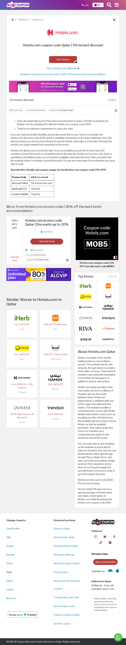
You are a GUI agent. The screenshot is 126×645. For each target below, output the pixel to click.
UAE (8, 537)
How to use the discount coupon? (67, 585)
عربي (86, 5)
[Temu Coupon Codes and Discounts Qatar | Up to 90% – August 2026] (55, 317)
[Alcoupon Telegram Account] (110, 542)
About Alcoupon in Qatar (67, 563)
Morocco (11, 598)
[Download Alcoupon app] (63, 86)
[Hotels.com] (63, 32)
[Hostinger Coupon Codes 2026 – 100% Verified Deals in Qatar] (22, 377)
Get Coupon (63, 59)
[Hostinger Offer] (38, 274)
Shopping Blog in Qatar (66, 546)
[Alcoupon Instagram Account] (95, 536)
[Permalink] (26, 250)
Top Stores (86, 276)
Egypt (9, 581)
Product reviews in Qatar (67, 615)
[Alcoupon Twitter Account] (105, 536)
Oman (9, 563)
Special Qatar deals (64, 537)
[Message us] (118, 637)
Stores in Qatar (62, 528)
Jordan (9, 589)
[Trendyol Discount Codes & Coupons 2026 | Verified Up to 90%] (55, 407)
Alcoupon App (99, 554)
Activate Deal (46, 241)
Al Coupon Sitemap (64, 554)
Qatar (9, 572)
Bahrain (10, 554)
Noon (22, 359)
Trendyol (55, 419)
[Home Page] (18, 4)
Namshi (55, 389)
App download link (105, 561)
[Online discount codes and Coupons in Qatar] (12, 19)
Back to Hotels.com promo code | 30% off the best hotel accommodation (63, 74)
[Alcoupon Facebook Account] (114, 536)
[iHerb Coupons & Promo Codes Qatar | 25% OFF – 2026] (22, 317)
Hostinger (22, 392)
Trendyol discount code (66, 597)
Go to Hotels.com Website (62, 68)
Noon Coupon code (64, 606)
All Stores (23, 19)
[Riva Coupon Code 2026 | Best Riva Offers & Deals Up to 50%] (85, 328)
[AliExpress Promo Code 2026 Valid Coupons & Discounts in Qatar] (108, 328)
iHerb (22, 329)
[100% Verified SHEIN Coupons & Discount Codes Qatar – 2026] (85, 339)
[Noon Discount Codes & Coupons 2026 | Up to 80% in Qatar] (22, 347)
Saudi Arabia (13, 528)
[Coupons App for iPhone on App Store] (117, 571)
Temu (55, 329)
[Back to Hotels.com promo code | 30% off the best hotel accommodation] (114, 20)
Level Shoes (55, 359)
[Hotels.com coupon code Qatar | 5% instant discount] (96, 238)
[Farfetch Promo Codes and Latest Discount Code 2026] (108, 339)
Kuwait (10, 546)
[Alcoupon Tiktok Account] (101, 542)
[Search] (109, 5)
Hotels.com (37, 19)
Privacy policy (61, 572)
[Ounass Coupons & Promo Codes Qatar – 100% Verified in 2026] (22, 407)
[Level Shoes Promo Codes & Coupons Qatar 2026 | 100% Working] (55, 347)
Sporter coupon (62, 623)
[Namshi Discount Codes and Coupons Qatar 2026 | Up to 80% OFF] (55, 377)
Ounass (22, 422)
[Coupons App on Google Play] (110, 571)
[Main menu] (117, 5)
